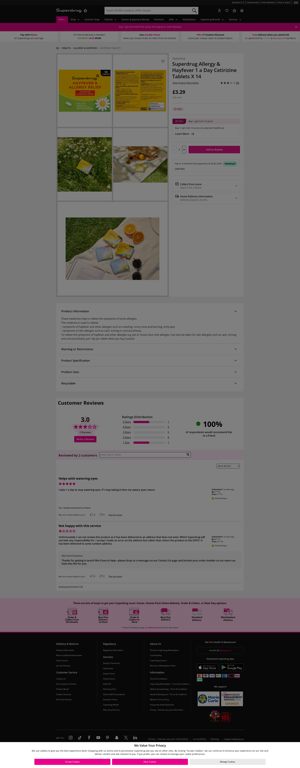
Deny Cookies (150, 762)
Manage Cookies (227, 762)
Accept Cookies (72, 762)
